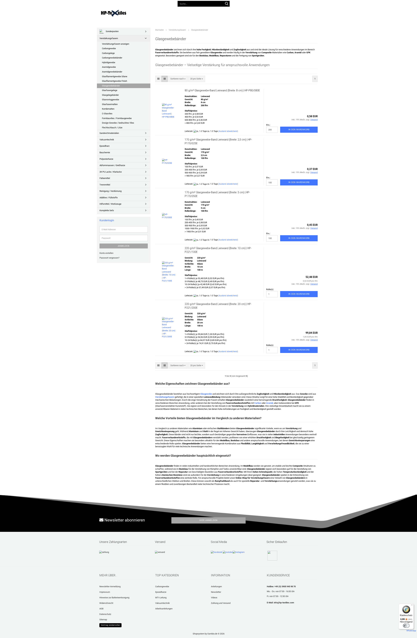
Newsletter (216, 592)
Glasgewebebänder (111, 85)
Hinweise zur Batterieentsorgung (114, 597)
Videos (202, 12)
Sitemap (103, 619)
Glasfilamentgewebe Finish (114, 81)
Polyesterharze (106, 159)
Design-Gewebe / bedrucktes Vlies (118, 123)
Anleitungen (186, 12)
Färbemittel (105, 178)
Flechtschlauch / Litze (112, 127)
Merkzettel (283, 3)
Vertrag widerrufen (110, 625)
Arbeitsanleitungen (164, 608)
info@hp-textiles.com (284, 602)
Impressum (104, 592)
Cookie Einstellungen (109, 625)
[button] (249, 3)
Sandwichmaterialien (109, 133)
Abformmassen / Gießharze (112, 165)
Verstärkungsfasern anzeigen (115, 44)
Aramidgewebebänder (112, 71)
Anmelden (123, 246)
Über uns (270, 12)
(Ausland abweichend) (228, 131)
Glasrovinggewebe (110, 99)
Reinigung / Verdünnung (111, 191)
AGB (101, 608)
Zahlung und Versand (220, 603)
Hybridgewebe (108, 62)
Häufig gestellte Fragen (223, 12)
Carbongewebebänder (112, 57)
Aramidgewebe (109, 67)
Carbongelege (108, 53)
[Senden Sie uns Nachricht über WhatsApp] (411, 629)
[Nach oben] (9, 633)
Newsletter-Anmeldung (110, 586)
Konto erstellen (106, 253)
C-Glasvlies (107, 113)
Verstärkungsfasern (109, 38)
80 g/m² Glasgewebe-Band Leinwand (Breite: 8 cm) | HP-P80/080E (222, 90)
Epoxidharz (104, 146)
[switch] (406, 626)
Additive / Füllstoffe (109, 197)
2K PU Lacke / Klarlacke (111, 172)
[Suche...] (226, 4)
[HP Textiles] (124, 13)
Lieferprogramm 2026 (163, 12)
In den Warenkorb (298, 129)
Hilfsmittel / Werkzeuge (110, 204)
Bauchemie (105, 152)
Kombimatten (108, 109)
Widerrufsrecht (106, 603)
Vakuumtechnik (107, 139)
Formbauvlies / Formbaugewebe (117, 118)
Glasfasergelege (109, 90)
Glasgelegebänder (110, 95)
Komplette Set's (107, 210)
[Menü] (412, 606)
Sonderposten (112, 31)
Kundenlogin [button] (265, 3)
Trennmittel (105, 184)
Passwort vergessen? (109, 258)
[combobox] (178, 79)
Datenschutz (105, 614)
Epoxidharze (160, 592)
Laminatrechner (251, 12)
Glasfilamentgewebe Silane (114, 76)
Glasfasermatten (110, 104)
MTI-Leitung (160, 597)
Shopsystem (198, 633)
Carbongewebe (109, 48)
